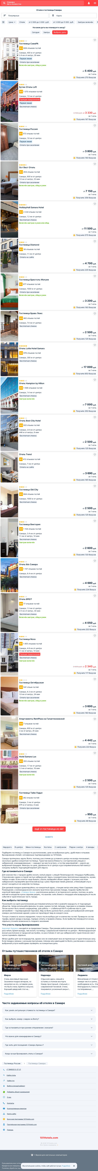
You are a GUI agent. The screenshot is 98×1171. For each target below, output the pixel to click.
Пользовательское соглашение (13, 1163)
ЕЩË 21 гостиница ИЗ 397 (49, 829)
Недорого (7, 847)
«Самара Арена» (28, 892)
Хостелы (48, 847)
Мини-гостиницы (33, 847)
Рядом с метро (76, 847)
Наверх (49, 837)
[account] (89, 3)
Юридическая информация (12, 1166)
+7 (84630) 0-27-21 (13, 1069)
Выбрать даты (60, 32)
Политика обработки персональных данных (18, 1168)
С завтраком (60, 847)
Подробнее (9, 994)
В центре (19, 847)
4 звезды (90, 847)
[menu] (95, 3)
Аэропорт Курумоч (10, 928)
